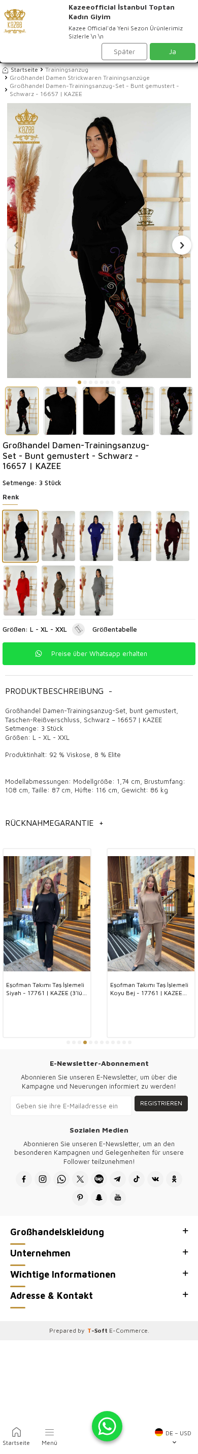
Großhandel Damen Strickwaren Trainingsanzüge (80, 77)
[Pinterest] (80, 1198)
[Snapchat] (99, 1198)
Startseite (24, 69)
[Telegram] (118, 1179)
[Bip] (99, 1179)
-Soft (98, 1330)
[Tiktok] (136, 1179)
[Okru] (174, 1179)
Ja (172, 51)
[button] (79, 382)
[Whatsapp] (61, 1179)
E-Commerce (128, 1330)
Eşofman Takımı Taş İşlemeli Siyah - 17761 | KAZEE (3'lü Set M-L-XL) (45, 989)
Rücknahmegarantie (54, 822)
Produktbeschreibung (58, 690)
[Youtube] (118, 1198)
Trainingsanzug (66, 69)
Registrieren (161, 1103)
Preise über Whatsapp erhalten (99, 653)
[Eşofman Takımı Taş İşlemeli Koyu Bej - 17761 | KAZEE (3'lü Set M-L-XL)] (151, 914)
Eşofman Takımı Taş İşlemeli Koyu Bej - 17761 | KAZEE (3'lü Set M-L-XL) (149, 989)
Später (124, 51)
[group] (99, 240)
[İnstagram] (43, 1179)
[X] (80, 1179)
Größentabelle (114, 629)
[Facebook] (24, 1179)
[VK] (155, 1179)
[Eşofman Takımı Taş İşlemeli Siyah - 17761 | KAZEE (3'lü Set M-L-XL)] (47, 914)
